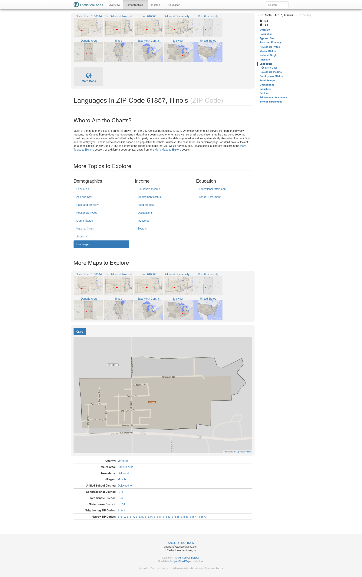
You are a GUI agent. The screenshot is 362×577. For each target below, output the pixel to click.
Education (174, 5)
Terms (180, 543)
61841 (157, 516)
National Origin (85, 228)
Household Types (86, 212)
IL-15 (120, 492)
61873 (203, 516)
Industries (143, 220)
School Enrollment (210, 197)
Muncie (122, 479)
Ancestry (81, 236)
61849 (166, 516)
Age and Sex (84, 197)
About (171, 543)
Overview (114, 5)
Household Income (149, 189)
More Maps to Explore (168, 149)
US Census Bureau (188, 557)
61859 (185, 516)
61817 (130, 516)
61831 (139, 516)
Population (82, 189)
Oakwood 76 (125, 485)
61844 (121, 510)
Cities (79, 331)
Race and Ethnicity (87, 205)
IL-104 (121, 504)
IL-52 (120, 498)
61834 (148, 516)
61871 (194, 516)
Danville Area (125, 467)
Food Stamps (146, 205)
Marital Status (84, 220)
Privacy (190, 543)
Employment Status (149, 197)
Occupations (145, 212)
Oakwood (123, 473)
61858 (175, 516)
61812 (121, 516)
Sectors (142, 228)
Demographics (135, 5)
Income (156, 5)
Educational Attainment (212, 189)
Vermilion (123, 460)
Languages (83, 244)
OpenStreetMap (181, 561)
